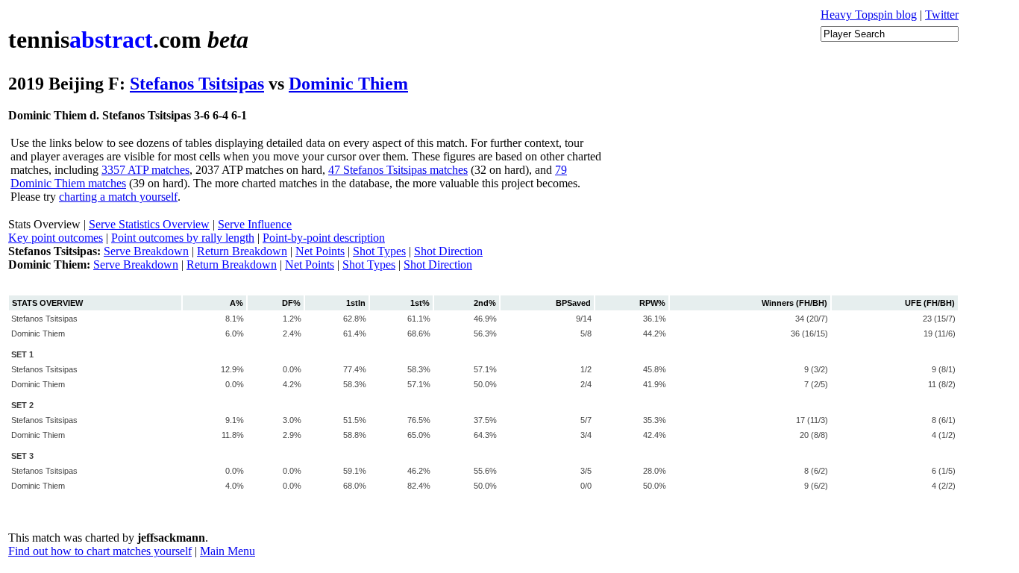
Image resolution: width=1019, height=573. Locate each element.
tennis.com (128, 39)
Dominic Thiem (348, 83)
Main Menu (227, 551)
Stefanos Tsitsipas (197, 83)
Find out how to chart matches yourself (100, 551)
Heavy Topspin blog (869, 14)
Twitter (942, 14)
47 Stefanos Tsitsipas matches (398, 169)
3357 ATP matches (145, 169)
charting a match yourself (118, 196)
